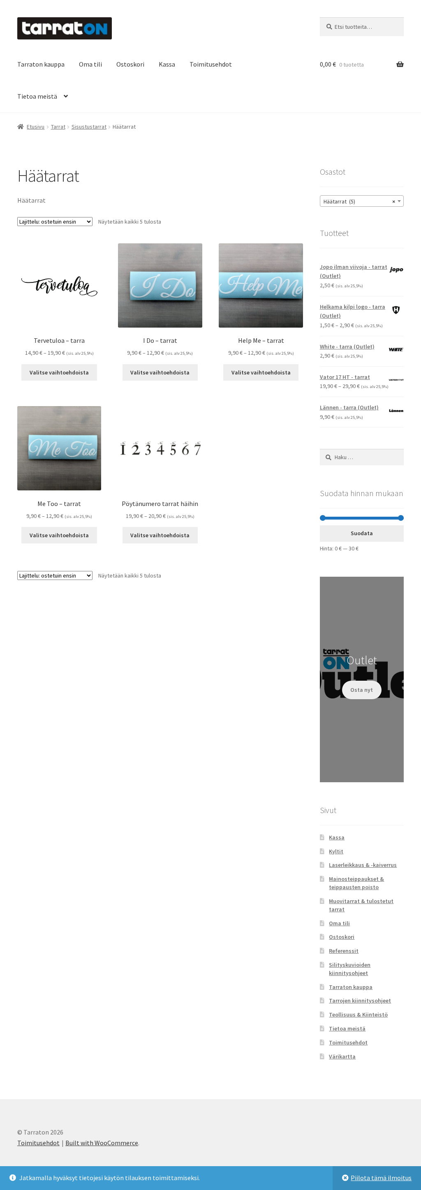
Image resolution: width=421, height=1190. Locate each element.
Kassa (167, 64)
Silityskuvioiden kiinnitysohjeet (349, 969)
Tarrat (58, 126)
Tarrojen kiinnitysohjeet (360, 1000)
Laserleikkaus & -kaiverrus (363, 865)
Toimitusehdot (211, 64)
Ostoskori (130, 64)
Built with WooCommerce (101, 1143)
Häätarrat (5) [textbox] (359, 201)
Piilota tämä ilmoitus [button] (381, 1178)
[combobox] (362, 201)
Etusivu (35, 126)
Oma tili (90, 64)
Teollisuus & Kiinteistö (358, 1014)
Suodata (362, 533)
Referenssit (344, 950)
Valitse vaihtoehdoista (59, 372)
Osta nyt (361, 689)
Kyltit (336, 851)
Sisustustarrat (89, 126)
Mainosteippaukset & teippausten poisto (356, 883)
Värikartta (342, 1056)
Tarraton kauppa (41, 64)
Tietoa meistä (37, 96)
